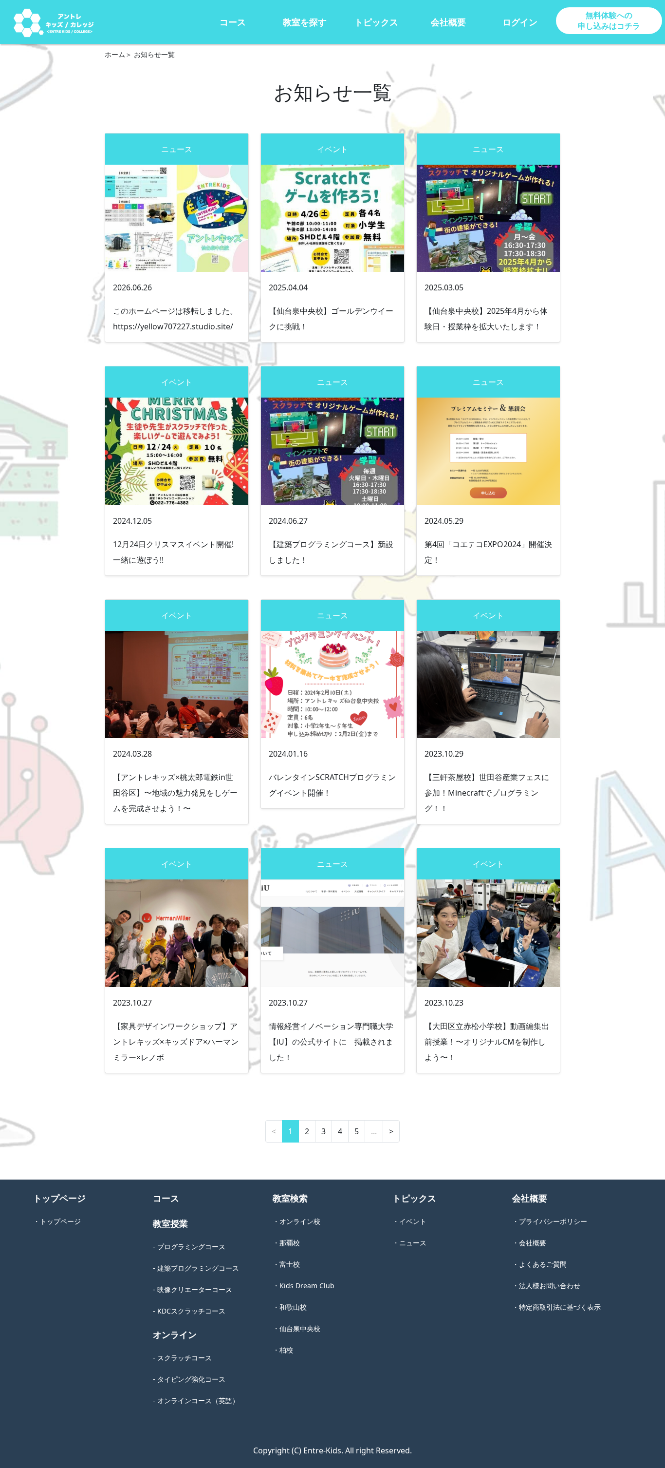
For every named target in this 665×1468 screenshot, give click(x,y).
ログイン (519, 22)
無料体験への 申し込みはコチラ (609, 20)
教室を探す (305, 22)
